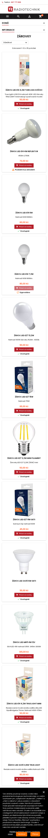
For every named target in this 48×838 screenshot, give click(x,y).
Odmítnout (21, 834)
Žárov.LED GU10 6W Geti (24, 581)
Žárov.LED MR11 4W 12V (24, 642)
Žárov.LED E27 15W (24, 396)
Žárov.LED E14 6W (24, 212)
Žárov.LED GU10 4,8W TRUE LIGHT (24, 765)
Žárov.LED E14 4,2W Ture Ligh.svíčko (24, 90)
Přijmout (35, 834)
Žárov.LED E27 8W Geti (24, 519)
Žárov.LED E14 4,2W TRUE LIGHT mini (24, 703)
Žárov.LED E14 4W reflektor (24, 151)
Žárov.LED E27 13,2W (24, 335)
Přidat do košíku (24, 104)
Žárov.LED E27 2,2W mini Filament (24, 458)
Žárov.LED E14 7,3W (24, 274)
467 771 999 (16, 2)
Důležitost (15, 42)
